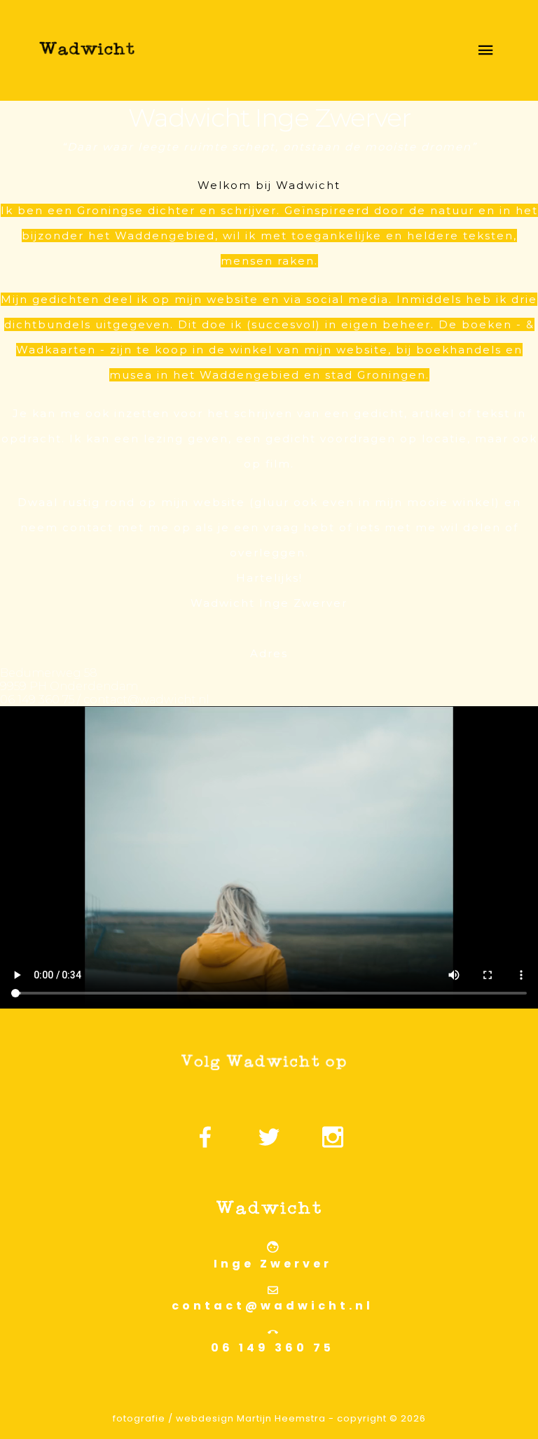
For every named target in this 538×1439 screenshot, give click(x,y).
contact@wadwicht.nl (272, 1306)
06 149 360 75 (272, 1348)
